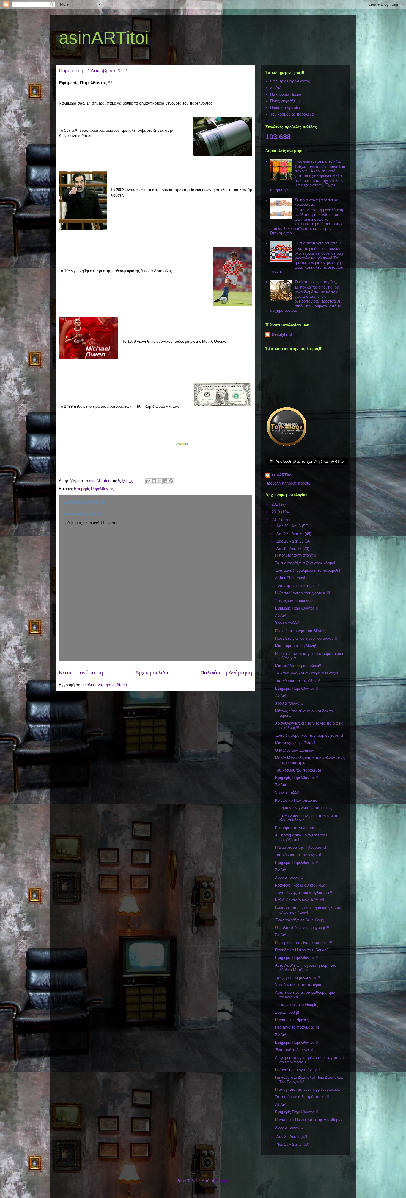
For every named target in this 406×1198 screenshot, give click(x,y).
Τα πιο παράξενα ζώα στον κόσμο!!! (306, 563)
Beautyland (282, 334)
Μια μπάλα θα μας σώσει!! (298, 665)
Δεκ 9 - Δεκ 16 (289, 548)
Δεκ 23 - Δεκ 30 (290, 534)
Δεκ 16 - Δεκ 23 (290, 541)
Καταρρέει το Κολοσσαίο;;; (298, 827)
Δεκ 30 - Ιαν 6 (289, 526)
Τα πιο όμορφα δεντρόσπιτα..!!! (302, 1097)
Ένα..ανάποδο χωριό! (294, 1050)
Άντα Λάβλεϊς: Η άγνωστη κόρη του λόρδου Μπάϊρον (305, 967)
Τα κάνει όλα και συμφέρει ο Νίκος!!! (306, 673)
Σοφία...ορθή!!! (287, 1012)
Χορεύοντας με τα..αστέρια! (298, 985)
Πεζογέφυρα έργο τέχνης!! (297, 1070)
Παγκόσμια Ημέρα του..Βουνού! (302, 950)
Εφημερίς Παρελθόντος (94, 489)
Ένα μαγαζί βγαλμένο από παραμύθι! (307, 570)
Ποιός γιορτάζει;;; (285, 101)
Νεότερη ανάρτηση (81, 673)
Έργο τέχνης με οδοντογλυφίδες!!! (304, 892)
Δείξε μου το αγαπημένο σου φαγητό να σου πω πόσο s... (309, 1060)
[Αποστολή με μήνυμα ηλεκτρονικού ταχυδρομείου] (148, 481)
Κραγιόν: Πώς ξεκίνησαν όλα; (301, 885)
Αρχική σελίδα (151, 673)
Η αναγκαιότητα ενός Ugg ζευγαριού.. (307, 1089)
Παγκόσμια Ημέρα (285, 94)
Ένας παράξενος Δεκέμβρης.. (300, 920)
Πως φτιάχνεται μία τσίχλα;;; (319, 161)
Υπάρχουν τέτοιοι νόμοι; (296, 600)
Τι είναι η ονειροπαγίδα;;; (317, 282)
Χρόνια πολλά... (289, 623)
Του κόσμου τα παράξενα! (297, 680)
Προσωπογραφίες (285, 107)
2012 (276, 519)
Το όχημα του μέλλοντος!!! (297, 977)
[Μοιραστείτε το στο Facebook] (165, 481)
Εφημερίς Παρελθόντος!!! (296, 608)
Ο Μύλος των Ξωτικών (294, 750)
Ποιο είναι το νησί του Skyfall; (300, 631)
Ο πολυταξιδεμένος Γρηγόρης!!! (302, 927)
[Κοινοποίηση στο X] (160, 481)
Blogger (221, 1181)
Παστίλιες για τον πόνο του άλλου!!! (306, 638)
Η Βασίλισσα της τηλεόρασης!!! (302, 847)
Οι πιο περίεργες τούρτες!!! (318, 243)
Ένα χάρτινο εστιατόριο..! (297, 585)
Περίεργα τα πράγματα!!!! (297, 1027)
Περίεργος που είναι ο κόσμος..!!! (303, 942)
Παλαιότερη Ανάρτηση (226, 673)
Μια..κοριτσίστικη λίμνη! (295, 646)
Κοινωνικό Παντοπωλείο (296, 800)
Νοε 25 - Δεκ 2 (289, 1144)
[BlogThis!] (154, 481)
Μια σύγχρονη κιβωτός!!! (296, 743)
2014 (276, 504)
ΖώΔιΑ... (277, 87)
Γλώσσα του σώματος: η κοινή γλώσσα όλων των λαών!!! (309, 910)
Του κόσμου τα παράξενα (292, 114)
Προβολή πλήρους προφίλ (287, 483)
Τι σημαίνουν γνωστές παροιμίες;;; (305, 808)
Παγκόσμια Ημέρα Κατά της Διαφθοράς (308, 1119)
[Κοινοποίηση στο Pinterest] (171, 481)
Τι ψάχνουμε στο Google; (296, 1004)
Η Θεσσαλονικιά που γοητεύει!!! (302, 593)
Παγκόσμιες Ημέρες (292, 1020)
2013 (276, 512)
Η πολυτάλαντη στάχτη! (295, 555)
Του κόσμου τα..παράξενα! (298, 770)
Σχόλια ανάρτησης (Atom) (104, 685)
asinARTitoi (104, 38)
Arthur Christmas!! (290, 578)
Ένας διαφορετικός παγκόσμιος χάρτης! (309, 735)
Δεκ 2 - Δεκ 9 (288, 1136)
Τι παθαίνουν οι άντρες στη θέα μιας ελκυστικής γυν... (306, 817)
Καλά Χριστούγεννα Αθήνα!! (299, 900)
